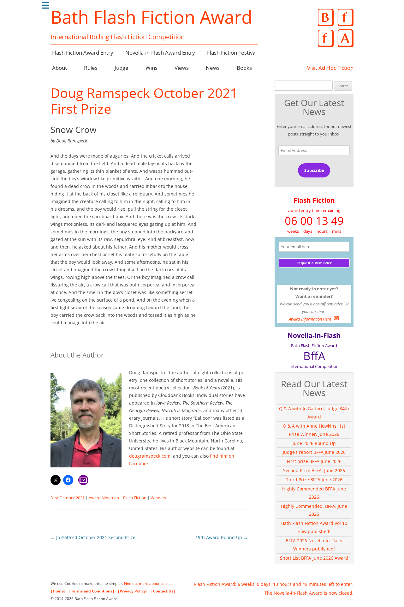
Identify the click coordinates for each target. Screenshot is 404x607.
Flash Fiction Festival (232, 52)
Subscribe (314, 170)
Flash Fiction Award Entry (82, 52)
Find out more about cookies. (149, 583)
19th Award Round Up (221, 537)
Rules (91, 67)
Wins (151, 67)
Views (182, 67)
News (213, 67)
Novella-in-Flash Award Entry (160, 52)
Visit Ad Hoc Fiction (330, 67)
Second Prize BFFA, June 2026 (314, 470)
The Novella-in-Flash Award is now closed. (309, 593)
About (59, 67)
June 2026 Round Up (314, 443)
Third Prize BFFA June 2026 (314, 480)
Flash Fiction (134, 498)
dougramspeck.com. (150, 456)
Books (244, 67)
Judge (121, 67)
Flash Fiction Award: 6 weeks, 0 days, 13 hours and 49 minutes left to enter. (274, 584)
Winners (158, 498)
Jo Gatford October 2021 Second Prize (92, 537)
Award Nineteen (104, 498)
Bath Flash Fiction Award (151, 17)
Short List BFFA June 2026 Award (314, 558)
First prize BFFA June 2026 (314, 461)
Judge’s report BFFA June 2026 (314, 452)
